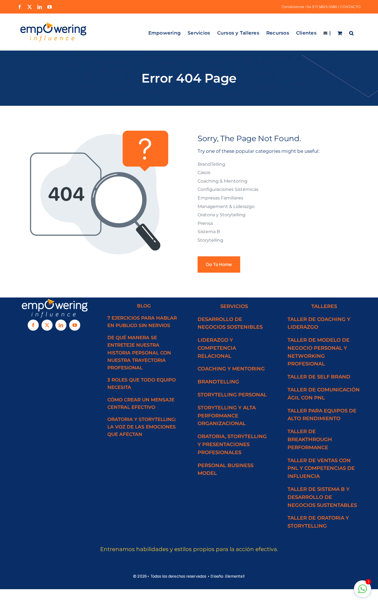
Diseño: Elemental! (228, 576)
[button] (351, 32)
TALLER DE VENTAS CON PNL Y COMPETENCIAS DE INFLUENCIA (321, 468)
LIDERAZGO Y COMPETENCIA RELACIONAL (217, 348)
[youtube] (74, 325)
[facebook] (33, 325)
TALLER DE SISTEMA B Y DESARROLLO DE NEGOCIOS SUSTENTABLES (322, 497)
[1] (362, 591)
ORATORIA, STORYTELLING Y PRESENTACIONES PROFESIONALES (232, 444)
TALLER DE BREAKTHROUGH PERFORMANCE (310, 439)
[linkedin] (60, 325)
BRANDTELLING (218, 382)
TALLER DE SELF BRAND (319, 377)
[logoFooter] (54, 299)
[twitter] (47, 325)
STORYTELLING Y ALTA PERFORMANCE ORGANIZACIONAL (227, 416)
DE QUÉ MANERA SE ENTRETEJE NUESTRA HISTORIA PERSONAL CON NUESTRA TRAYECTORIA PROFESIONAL (139, 352)
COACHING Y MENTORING (231, 369)
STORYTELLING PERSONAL (232, 395)
